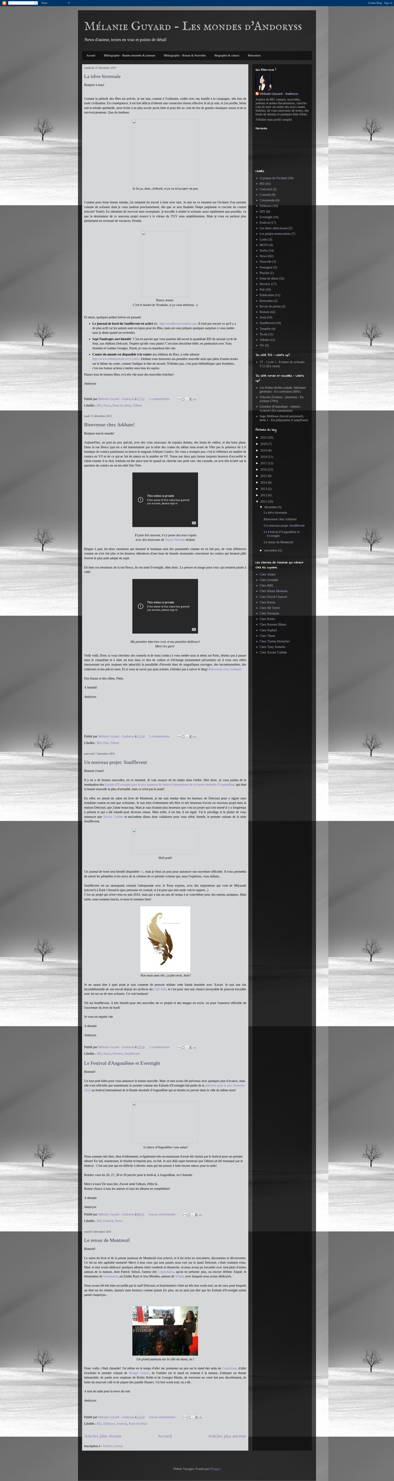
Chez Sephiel (268, 630)
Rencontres (254, 55)
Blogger (215, 1469)
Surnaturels (110, 1276)
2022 (264, 437)
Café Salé (159, 989)
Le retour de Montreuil (107, 1240)
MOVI (264, 245)
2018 (264, 457)
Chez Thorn (267, 635)
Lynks (264, 239)
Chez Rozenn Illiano (273, 624)
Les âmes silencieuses (274, 228)
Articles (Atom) (112, 1446)
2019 (264, 450)
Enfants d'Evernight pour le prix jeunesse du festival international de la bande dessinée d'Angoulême (169, 784)
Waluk (179, 1276)
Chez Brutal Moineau (273, 591)
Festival (108, 1221)
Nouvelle (265, 261)
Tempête (265, 328)
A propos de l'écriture (273, 178)
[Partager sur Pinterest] (195, 399)
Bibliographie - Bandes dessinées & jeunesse (129, 55)
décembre (271, 507)
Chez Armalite (269, 580)
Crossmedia (267, 200)
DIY (263, 211)
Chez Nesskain (269, 613)
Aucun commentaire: (162, 1214)
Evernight (266, 217)
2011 (264, 501)
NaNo (264, 250)
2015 (264, 476)
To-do (263, 334)
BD (99, 405)
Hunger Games (139, 1373)
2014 (264, 482)
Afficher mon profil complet (273, 119)
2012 (264, 495)
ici (141, 871)
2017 (264, 463)
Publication (267, 295)
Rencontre (266, 301)
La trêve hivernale (102, 76)
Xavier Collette (113, 816)
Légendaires (166, 1272)
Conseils (265, 194)
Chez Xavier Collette (273, 652)
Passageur (266, 267)
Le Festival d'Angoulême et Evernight (122, 1063)
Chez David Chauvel (273, 596)
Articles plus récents (102, 1436)
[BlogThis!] (183, 399)
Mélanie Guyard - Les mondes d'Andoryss (193, 26)
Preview (117, 1053)
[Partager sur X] (187, 399)
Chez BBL (267, 585)
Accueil (90, 55)
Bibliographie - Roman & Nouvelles (185, 55)
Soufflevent (132, 1053)
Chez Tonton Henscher (275, 641)
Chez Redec (267, 619)
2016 (264, 469)
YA (262, 345)
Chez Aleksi (267, 574)
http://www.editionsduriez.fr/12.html (115, 359)
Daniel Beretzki (175, 539)
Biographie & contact (226, 55)
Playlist (264, 273)
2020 (264, 444)
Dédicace (109, 1423)
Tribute (137, 405)
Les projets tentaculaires (275, 233)
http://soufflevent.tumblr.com (178, 323)
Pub (105, 743)
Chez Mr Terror (270, 608)
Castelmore (229, 1368)
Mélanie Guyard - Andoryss (279, 93)
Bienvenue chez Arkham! (109, 424)
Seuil (263, 317)
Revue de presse (270, 306)
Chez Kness (267, 602)
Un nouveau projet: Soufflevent (115, 762)
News (107, 405)
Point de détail (121, 405)
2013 (264, 489)
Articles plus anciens (227, 1436)
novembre (271, 550)
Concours (266, 189)
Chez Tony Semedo (272, 647)
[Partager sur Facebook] (191, 399)
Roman (264, 312)
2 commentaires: (160, 399)
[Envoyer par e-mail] (179, 399)
